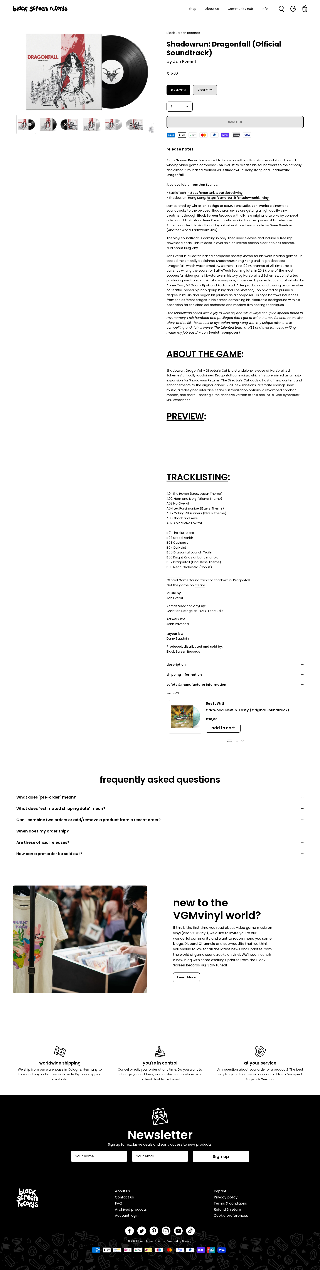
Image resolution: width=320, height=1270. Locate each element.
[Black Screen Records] (40, 8)
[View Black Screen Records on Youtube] (178, 1231)
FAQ (118, 1203)
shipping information (184, 674)
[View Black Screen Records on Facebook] (129, 1231)
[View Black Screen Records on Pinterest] (154, 1231)
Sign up (221, 1156)
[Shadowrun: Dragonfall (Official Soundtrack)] (26, 124)
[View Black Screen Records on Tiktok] (190, 1231)
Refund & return (227, 1209)
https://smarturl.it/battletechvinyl (215, 192)
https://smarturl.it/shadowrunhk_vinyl (238, 198)
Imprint (220, 1191)
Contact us (124, 1197)
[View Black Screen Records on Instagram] (166, 1231)
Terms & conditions (230, 1203)
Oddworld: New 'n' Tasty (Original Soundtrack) (247, 710)
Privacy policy (225, 1197)
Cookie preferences (231, 1215)
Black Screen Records (151, 1241)
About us (122, 1191)
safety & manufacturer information (196, 684)
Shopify (187, 1241)
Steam (200, 585)
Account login (126, 1215)
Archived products (131, 1209)
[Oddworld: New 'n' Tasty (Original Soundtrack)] (185, 717)
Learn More (186, 977)
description (176, 664)
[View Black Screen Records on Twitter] (141, 1231)
